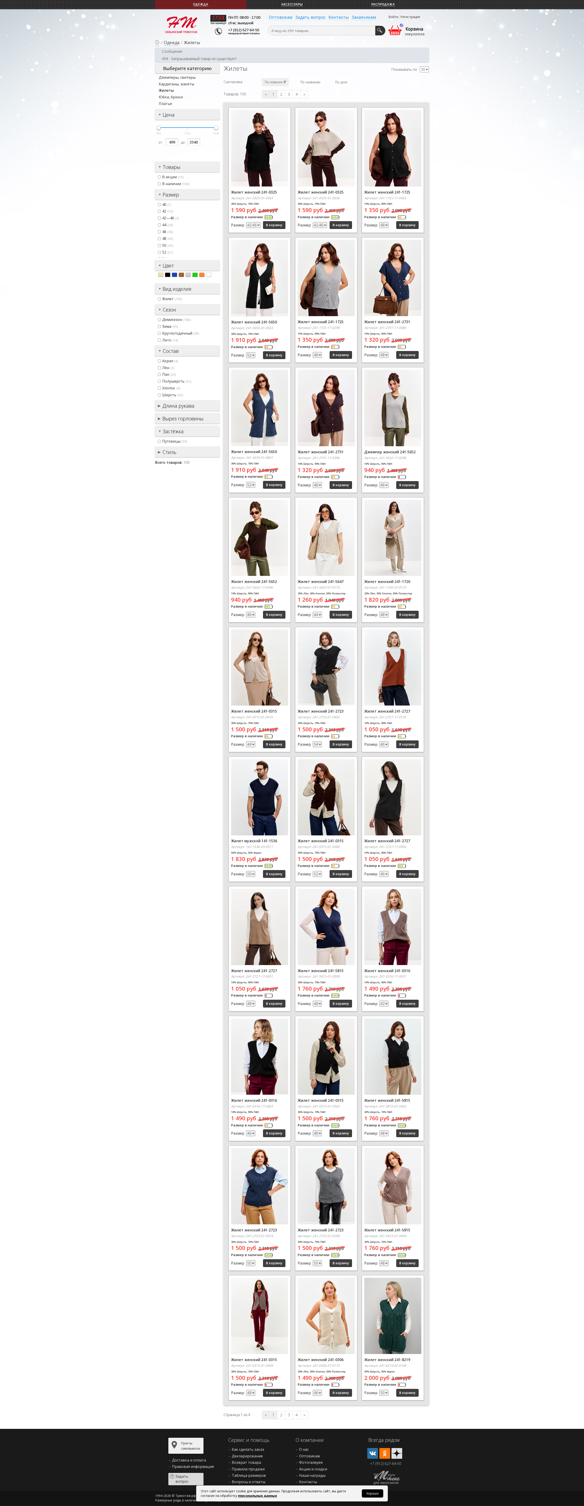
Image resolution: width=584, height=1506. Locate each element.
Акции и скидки (313, 1469)
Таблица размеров (249, 1475)
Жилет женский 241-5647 (321, 581)
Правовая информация (193, 1466)
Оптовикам (280, 17)
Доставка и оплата (189, 1460)
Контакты (338, 17)
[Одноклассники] (384, 1453)
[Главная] (157, 43)
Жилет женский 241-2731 (387, 321)
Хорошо (372, 1493)
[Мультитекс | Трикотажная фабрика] (181, 24)
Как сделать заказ (248, 1449)
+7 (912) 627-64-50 (243, 30)
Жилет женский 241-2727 (387, 711)
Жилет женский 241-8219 (387, 1359)
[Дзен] (396, 1453)
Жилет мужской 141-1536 (254, 840)
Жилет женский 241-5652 (254, 581)
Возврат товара (246, 1462)
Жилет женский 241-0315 (254, 711)
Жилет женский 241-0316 (387, 970)
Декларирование (247, 1456)
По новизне (274, 82)
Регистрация (410, 17)
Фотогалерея (311, 1462)
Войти (393, 17)
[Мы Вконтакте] (372, 1453)
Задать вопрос (310, 17)
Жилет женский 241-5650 (254, 322)
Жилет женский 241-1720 (387, 581)
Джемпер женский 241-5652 (390, 451)
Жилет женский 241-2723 (321, 711)
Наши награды (312, 1475)
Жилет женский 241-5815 (321, 970)
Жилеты (166, 90)
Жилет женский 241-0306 (321, 1359)
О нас (304, 1449)
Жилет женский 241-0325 (254, 192)
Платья (165, 103)
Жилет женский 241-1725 (387, 192)
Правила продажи (248, 1469)
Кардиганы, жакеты (176, 84)
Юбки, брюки (171, 97)
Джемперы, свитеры (177, 77)
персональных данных (257, 1495)
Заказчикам (364, 17)
